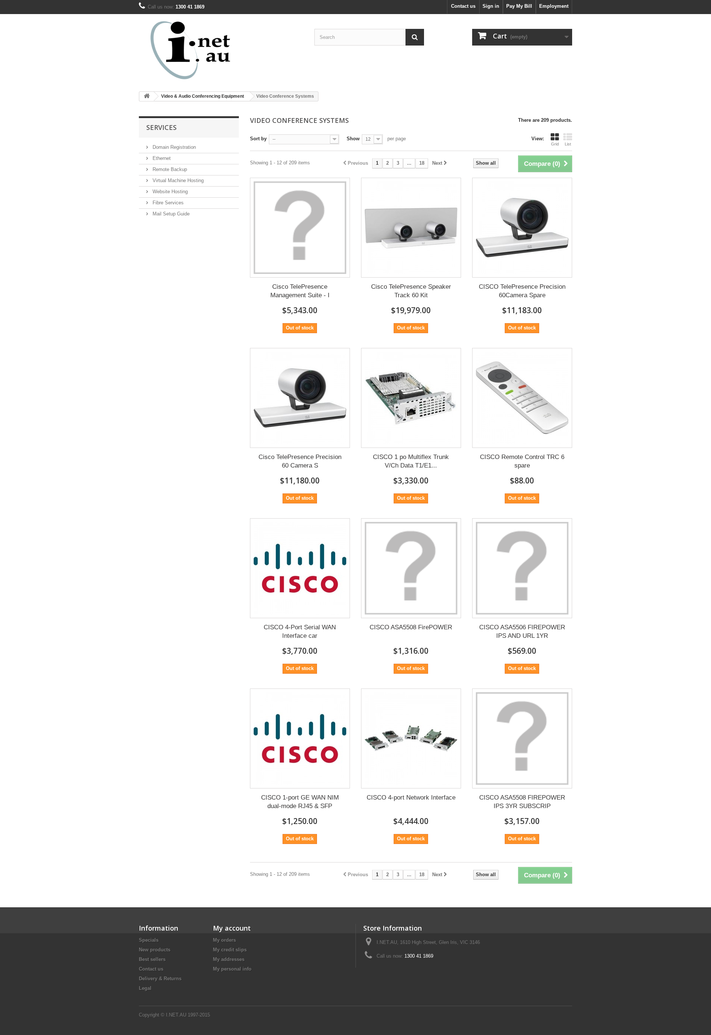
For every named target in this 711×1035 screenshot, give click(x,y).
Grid (555, 144)
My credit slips (230, 949)
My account (232, 928)
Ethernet (161, 158)
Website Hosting (169, 191)
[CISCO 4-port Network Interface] (411, 738)
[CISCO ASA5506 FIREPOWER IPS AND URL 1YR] (522, 568)
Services (161, 127)
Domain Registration (173, 147)
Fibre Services (167, 202)
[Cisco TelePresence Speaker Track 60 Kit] (411, 227)
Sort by (258, 138)
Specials (148, 940)
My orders (224, 940)
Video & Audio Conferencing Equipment (202, 96)
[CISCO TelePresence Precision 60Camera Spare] (522, 227)
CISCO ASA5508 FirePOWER (411, 627)
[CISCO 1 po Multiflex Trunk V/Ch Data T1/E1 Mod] (411, 398)
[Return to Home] (147, 96)
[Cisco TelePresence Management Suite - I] (300, 227)
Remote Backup (169, 169)
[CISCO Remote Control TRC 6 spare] (522, 398)
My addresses (228, 959)
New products (154, 949)
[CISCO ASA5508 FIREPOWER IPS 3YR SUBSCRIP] (522, 738)
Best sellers (152, 959)
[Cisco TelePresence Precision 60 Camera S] (300, 398)
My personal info (232, 969)
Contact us (463, 6)
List (568, 144)
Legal (145, 988)
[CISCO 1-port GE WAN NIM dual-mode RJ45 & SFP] (300, 738)
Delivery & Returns (160, 978)
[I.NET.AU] (207, 50)
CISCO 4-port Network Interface (411, 797)
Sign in (491, 6)
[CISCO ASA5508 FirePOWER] (411, 568)
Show (353, 138)
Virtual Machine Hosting (177, 180)
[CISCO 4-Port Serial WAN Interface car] (300, 568)
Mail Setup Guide (170, 214)
